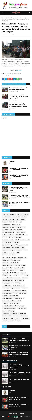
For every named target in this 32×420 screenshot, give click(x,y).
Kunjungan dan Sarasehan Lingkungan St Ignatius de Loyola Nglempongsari (18, 96)
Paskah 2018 (13, 267)
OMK (18, 252)
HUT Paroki (18, 237)
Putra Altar (25, 278)
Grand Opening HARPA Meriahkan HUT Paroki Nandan (19, 203)
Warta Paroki (5, 321)
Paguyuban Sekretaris (20, 265)
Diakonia (19, 227)
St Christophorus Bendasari (19, 290)
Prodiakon (16, 275)
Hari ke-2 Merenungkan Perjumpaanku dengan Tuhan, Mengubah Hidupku (19, 373)
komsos (25, 245)
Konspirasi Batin (16, 247)
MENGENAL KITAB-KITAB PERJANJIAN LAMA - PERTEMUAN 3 (18, 175)
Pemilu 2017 (13, 273)
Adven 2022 (13, 214)
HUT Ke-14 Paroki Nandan (8, 232)
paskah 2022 (5, 270)
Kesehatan (16, 242)
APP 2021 (11, 217)
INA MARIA (12, 161)
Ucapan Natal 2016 (17, 316)
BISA (18, 219)
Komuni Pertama (6, 247)
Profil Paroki (5, 278)
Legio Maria (5, 250)
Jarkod (22, 240)
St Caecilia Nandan (6, 290)
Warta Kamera (5, 318)
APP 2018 (26, 214)
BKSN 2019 (12, 222)
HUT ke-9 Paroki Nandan (8, 237)
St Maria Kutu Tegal (16, 283)
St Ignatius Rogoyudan (7, 298)
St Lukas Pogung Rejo (20, 298)
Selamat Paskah (6, 283)
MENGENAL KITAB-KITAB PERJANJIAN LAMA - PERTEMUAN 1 (18, 169)
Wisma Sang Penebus (15, 321)
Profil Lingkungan (24, 275)
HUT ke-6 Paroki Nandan (21, 234)
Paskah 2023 (13, 270)
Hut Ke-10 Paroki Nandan (16, 229)
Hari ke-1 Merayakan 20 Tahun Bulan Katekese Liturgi (19, 380)
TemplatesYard (14, 416)
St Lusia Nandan (6, 300)
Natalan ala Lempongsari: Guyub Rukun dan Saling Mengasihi (18, 88)
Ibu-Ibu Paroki (5, 240)
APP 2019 (4, 217)
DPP (24, 227)
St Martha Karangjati (7, 306)
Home (10, 413)
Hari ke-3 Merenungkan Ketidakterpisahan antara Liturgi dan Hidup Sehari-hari (19, 365)
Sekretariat (15, 413)
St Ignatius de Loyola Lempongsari (13, 73)
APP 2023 (24, 217)
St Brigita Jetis (24, 288)
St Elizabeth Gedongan (21, 293)
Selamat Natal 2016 (19, 280)
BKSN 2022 (19, 222)
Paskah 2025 (5, 273)
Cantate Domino (16, 224)
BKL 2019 (23, 219)
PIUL (11, 275)
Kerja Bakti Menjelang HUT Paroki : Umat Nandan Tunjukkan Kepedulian (19, 196)
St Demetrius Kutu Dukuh (8, 293)
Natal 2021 (24, 250)
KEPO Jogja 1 (9, 242)
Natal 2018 (17, 250)
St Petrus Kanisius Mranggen (8, 308)
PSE (20, 278)
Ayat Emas (12, 219)
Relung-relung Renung (7, 280)
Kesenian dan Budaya (7, 245)
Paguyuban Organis (15, 260)
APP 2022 (17, 217)
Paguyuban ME (5, 260)
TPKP (10, 316)
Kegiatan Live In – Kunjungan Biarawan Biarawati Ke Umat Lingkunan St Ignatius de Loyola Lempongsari (18, 105)
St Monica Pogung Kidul (19, 306)
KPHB (23, 247)
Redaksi (22, 413)
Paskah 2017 (5, 267)
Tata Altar (4, 316)
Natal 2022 (4, 252)
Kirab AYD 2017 (18, 245)
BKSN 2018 (4, 222)
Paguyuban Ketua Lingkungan (9, 257)
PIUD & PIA (4, 275)
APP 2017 (20, 214)
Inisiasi (17, 240)
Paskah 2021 (21, 267)
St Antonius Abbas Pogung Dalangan (10, 288)
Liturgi (11, 250)
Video (25, 316)
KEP (3, 242)
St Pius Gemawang (21, 308)
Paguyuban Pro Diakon (7, 265)
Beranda (4, 18)
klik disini (19, 70)
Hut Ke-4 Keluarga (21, 232)
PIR (25, 273)
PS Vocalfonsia (13, 278)
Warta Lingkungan (10, 18)
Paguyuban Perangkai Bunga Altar (10, 262)
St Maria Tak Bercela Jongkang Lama (10, 303)
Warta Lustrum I (25, 318)
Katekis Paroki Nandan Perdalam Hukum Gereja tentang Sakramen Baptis (18, 188)
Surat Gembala (22, 313)
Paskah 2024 (21, 270)
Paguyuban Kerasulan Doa (8, 255)
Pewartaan (20, 273)
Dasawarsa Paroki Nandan (8, 227)
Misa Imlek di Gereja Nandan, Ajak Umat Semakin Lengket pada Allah (18, 353)
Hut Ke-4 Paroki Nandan (8, 234)
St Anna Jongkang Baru (18, 285)
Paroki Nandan (6, 35)
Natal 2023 (12, 252)
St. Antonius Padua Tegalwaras (9, 313)
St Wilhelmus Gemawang (8, 311)
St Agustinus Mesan (6, 285)
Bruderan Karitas (6, 224)
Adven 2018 (5, 214)
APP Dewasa (5, 219)
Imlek (12, 240)
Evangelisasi (5, 229)
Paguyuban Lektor (22, 257)
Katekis (27, 240)
